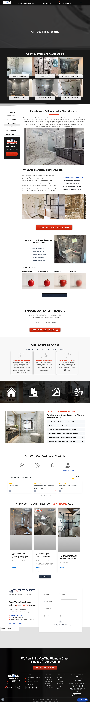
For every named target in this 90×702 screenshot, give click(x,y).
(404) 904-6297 (12, 146)
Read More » (14, 567)
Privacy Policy (35, 701)
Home (15, 21)
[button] (81, 2)
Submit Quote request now (16, 596)
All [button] (34, 322)
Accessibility (51, 701)
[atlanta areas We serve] (27, 2)
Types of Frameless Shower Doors (71, 177)
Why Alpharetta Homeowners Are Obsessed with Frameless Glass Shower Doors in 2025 (68, 556)
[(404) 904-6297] (47, 2)
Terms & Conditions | (43, 701)
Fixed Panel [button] (47, 322)
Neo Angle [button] (54, 322)
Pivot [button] (42, 322)
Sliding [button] (37, 322)
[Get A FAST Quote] (65, 2)
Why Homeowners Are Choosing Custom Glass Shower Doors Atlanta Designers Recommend (45, 555)
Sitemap (56, 701)
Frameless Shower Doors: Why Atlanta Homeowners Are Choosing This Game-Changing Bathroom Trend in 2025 (21, 555)
